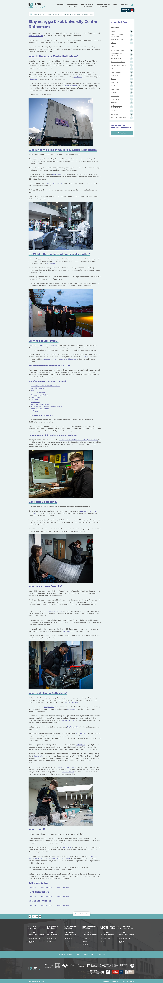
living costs (33, 79)
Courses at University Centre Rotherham (44, 345)
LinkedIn (58, 887)
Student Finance (55, 611)
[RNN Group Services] (126, 927)
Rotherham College (71, 702)
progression (50, 263)
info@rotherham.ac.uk (53, 934)
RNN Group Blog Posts (55, 14)
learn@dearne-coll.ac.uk (90, 934)
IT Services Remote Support (84, 954)
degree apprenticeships (50, 359)
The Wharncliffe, (73, 727)
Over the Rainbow (67, 720)
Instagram (50, 887)
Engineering (35, 402)
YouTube (65, 887)
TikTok (42, 887)
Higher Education (36, 36)
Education (34, 399)
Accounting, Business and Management (45, 386)
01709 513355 (87, 932)
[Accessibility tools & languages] (127, 10)
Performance (35, 411)
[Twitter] (33, 916)
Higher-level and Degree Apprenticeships (46, 406)
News (44, 14)
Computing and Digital (39, 395)
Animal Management (38, 388)
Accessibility (106, 981)
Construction (35, 397)
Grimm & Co (38, 756)
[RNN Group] (37, 5)
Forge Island (49, 707)
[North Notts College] (72, 927)
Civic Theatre (80, 733)
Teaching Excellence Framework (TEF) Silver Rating (78, 440)
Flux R (64, 772)
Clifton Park (80, 745)
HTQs (86, 357)
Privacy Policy (124, 981)
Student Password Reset (65, 954)
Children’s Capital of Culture (66, 767)
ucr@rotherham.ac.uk (107, 934)
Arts (32, 390)
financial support (68, 631)
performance (57, 183)
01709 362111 (32, 932)
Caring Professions (38, 393)
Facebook (32, 887)
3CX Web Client (101, 954)
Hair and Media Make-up (40, 404)
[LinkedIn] (36, 916)
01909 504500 (69, 932)
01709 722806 (105, 932)
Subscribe (122, 133)
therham (71, 772)
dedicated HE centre (69, 86)
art (48, 183)
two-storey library (59, 174)
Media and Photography (40, 409)
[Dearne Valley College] (90, 927)
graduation (78, 77)
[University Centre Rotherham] (108, 927)
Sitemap (132, 981)
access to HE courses (68, 359)
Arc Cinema (71, 709)
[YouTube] (40, 916)
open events (67, 847)
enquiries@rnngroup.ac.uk (36, 934)
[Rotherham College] (54, 927)
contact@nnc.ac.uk (70, 934)
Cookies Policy (115, 981)
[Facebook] (30, 916)
